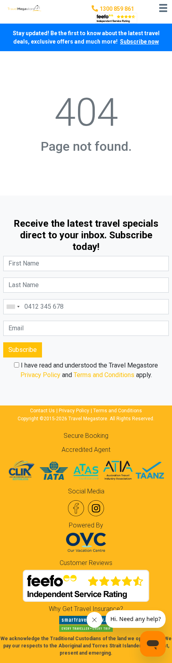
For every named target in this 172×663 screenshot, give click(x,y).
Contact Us (42, 410)
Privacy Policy (40, 375)
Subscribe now (139, 41)
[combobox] (13, 307)
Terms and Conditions (104, 375)
